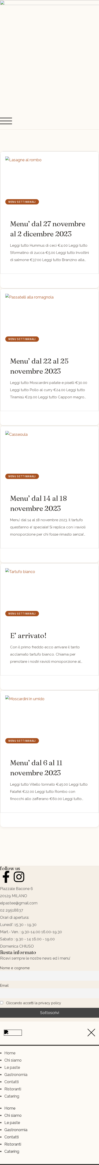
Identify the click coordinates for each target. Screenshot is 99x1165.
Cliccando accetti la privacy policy (33, 1003)
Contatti (11, 1082)
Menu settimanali (22, 202)
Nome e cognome (15, 968)
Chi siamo (13, 1060)
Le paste (12, 1067)
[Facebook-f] (6, 877)
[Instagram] (19, 877)
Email (4, 985)
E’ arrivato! (28, 635)
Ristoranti (12, 1089)
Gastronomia (15, 1074)
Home (9, 1053)
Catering (11, 1096)
